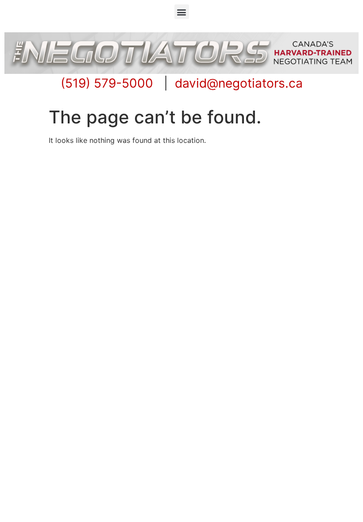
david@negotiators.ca (239, 83)
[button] (181, 11)
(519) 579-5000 (107, 83)
